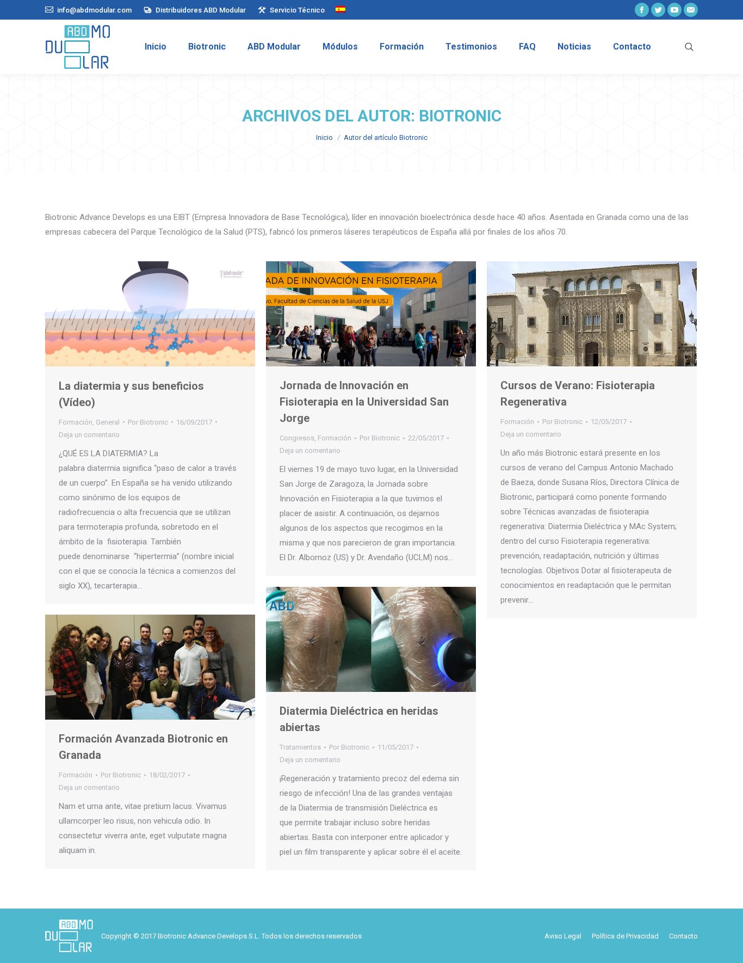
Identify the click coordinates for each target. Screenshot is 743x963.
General (108, 422)
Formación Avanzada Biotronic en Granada (143, 747)
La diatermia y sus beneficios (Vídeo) (131, 394)
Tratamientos (300, 747)
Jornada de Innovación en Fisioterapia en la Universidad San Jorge (364, 402)
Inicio (324, 137)
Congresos (297, 438)
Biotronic (460, 115)
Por (148, 422)
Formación (75, 422)
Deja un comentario (89, 435)
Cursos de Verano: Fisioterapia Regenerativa (577, 393)
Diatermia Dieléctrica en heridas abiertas (359, 719)
